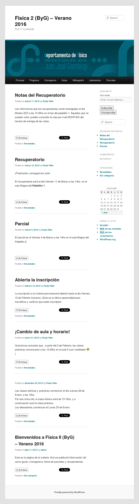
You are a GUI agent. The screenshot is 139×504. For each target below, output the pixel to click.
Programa (34, 80)
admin (43, 449)
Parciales (111, 80)
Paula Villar (48, 101)
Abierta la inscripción (37, 279)
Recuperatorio (30, 159)
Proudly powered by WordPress (69, 492)
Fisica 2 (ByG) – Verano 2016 (43, 20)
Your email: (105, 95)
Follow (24, 137)
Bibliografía (78, 80)
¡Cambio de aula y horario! (42, 331)
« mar (105, 212)
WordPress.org (108, 239)
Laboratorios (95, 80)
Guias (64, 80)
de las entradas (110, 228)
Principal (20, 80)
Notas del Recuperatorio (40, 95)
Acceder (104, 225)
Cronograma (50, 80)
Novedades (29, 143)
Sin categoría (30, 475)
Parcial (22, 223)
